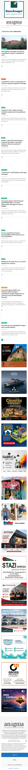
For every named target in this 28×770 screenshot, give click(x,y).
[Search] (26, 22)
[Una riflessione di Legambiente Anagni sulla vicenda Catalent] (14, 316)
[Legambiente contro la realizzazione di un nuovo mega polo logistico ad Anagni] (14, 73)
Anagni (3, 107)
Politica (3, 79)
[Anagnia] (14, 22)
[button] (26, 741)
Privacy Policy (16, 768)
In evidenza (4, 48)
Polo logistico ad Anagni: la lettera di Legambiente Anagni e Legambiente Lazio (12, 53)
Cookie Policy (10, 768)
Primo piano (4, 287)
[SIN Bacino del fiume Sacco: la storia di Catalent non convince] (14, 253)
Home (2, 27)
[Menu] (2, 22)
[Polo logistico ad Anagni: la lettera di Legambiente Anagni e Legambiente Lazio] (14, 42)
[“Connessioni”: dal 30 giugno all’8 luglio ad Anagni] (14, 163)
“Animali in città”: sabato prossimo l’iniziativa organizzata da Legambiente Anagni (13, 111)
